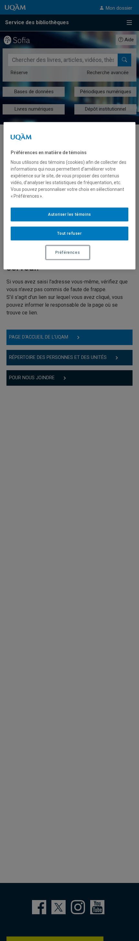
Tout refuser (69, 233)
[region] (70, 195)
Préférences (67, 252)
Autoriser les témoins (69, 214)
